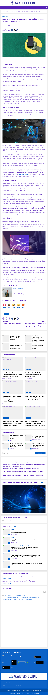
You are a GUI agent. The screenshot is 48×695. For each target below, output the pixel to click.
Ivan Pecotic (7, 25)
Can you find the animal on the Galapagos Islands (5, 438)
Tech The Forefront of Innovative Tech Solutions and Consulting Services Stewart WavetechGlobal (6, 556)
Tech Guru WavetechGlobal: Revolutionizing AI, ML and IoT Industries (6, 564)
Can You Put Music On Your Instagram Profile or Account (28, 446)
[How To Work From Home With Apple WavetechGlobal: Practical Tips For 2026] (12, 364)
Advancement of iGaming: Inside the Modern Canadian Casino (28, 346)
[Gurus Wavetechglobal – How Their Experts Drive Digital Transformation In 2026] (35, 387)
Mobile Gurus (29, 545)
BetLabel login (23, 174)
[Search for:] (18, 453)
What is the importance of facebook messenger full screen (5, 446)
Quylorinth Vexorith (7, 378)
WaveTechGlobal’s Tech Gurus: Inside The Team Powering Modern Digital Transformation (35, 423)
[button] (2, 7)
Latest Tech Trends (21, 545)
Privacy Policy (25, 690)
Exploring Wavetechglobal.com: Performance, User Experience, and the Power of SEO (6, 548)
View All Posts (18, 293)
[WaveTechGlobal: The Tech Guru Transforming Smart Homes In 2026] (35, 364)
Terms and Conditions (35, 690)
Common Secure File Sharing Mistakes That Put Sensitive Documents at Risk (5, 346)
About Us (9, 690)
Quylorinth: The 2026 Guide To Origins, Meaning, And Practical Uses (20, 468)
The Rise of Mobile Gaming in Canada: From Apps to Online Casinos (20, 462)
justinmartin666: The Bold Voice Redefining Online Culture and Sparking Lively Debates (6, 532)
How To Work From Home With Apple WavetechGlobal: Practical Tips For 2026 (12, 374)
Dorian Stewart (36, 448)
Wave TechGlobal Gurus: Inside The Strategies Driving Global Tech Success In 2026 (12, 423)
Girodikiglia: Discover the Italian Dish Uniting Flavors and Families (6, 540)
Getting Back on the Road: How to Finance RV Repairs (5, 338)
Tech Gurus (5, 16)
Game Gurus (13, 545)
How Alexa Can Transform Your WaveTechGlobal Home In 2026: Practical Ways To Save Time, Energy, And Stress (21, 598)
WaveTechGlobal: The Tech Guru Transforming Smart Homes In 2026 (34, 374)
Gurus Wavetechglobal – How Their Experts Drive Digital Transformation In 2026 (34, 398)
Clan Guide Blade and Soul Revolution (28, 438)
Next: (35, 324)
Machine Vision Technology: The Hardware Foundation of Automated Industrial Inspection (28, 338)
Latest (12, 529)
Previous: (11, 323)
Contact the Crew (16, 690)
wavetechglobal (6, 583)
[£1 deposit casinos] (15, 657)
